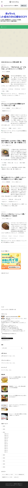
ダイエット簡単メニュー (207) (7, 474)
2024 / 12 (6, 433)
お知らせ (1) (16, 477)
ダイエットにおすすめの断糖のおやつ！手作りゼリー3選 (13, 104)
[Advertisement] (14, 43)
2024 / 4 (6, 447)
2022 (4, 457)
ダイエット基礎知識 (6, 71)
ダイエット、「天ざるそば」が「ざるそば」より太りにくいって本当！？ (13, 68)
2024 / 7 (6, 442)
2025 (4, 429)
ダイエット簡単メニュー (16, 108)
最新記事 (3, 374)
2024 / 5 (6, 445)
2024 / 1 (6, 451)
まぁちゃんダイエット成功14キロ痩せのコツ (14, 11)
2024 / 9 (6, 438)
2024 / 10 (6, 437)
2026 (4, 426)
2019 (4, 467)
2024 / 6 (6, 443)
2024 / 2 (6, 450)
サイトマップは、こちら (6, 370)
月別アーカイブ (4, 423)
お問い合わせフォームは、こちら (8, 355)
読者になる (23, 5)
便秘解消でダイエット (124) (7, 477)
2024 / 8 (6, 440)
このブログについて (5, 340)
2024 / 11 (6, 435)
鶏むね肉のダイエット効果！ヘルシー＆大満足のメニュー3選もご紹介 (13, 178)
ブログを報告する (19, 485)
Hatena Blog (12, 485)
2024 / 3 (6, 448)
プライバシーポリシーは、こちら (8, 362)
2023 (4, 454)
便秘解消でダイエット (6, 110)
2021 (4, 461)
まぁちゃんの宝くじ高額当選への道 (8, 309)
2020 (4, 464)
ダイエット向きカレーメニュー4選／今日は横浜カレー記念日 (13, 215)
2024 (4, 432)
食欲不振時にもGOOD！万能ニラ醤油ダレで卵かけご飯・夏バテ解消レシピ (13, 141)
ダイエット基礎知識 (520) (19, 474)
